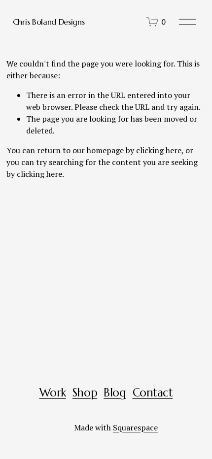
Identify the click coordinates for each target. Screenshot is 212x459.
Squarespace (135, 427)
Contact (153, 392)
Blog (115, 392)
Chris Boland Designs (49, 22)
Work (52, 392)
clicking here (158, 150)
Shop (84, 392)
